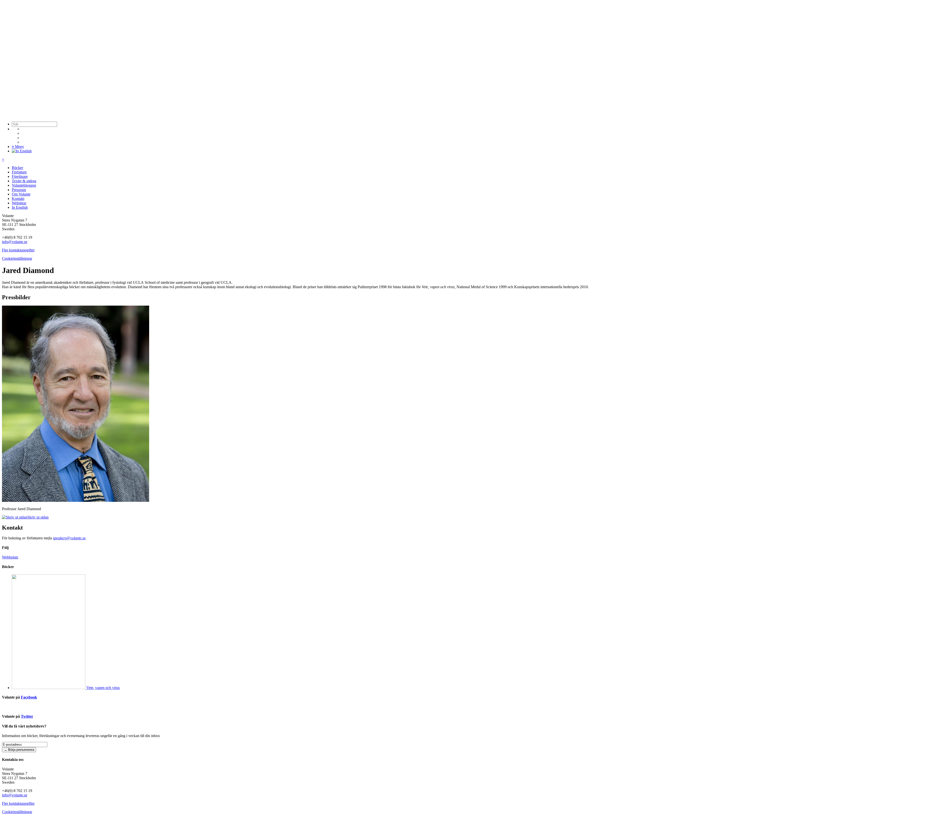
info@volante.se (14, 242)
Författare (19, 172)
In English (20, 207)
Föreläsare (20, 176)
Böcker (17, 168)
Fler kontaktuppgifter (18, 250)
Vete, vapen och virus (103, 688)
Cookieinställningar (17, 258)
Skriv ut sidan (38, 517)
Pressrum (19, 190)
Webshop (19, 203)
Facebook (29, 697)
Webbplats (10, 557)
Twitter (27, 716)
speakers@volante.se (69, 538)
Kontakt (18, 198)
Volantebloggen (24, 185)
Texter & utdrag (24, 181)
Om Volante (21, 194)
